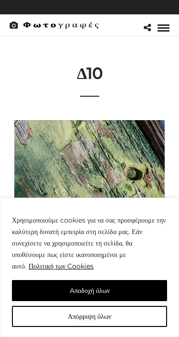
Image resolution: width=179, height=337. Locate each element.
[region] (89, 267)
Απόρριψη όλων (89, 316)
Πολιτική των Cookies (61, 266)
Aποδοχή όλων (90, 290)
